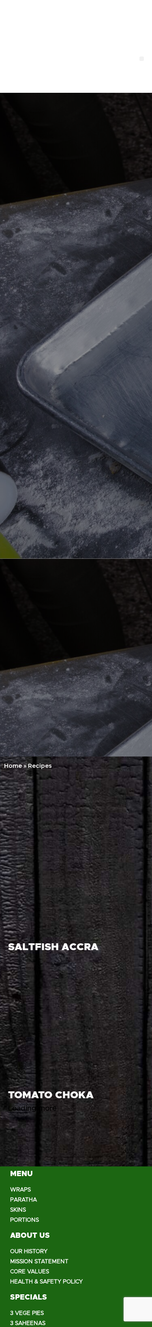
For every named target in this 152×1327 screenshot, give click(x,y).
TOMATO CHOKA (51, 1095)
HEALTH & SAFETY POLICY (46, 1282)
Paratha (23, 1200)
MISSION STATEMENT (39, 1261)
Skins (18, 1210)
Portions (24, 1220)
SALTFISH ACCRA (53, 947)
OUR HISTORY (28, 1251)
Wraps (20, 1190)
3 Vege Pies (27, 1313)
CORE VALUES (29, 1272)
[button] (141, 58)
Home (13, 765)
